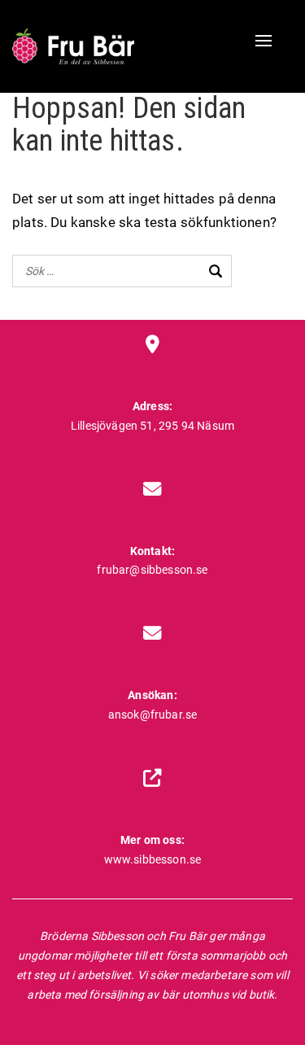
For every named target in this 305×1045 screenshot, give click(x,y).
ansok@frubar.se (153, 714)
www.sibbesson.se (153, 859)
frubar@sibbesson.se (152, 569)
